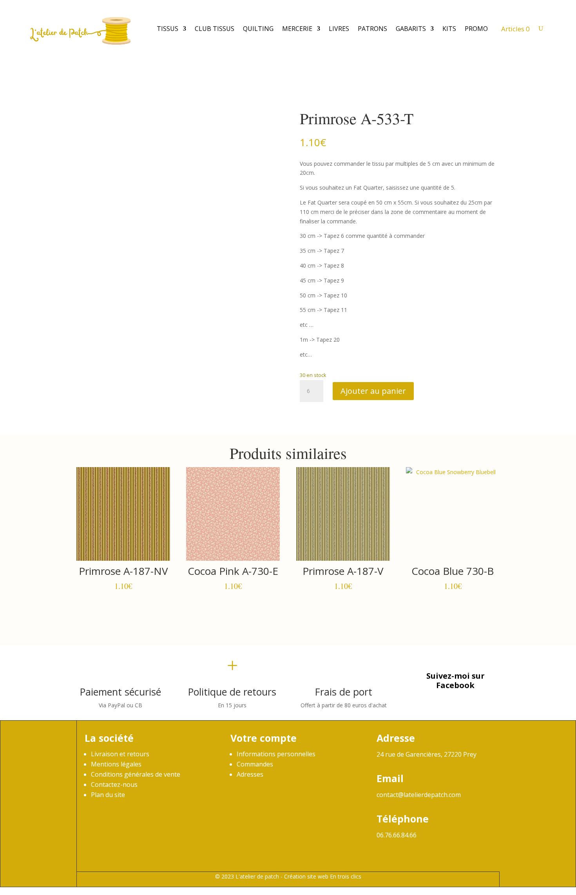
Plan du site (108, 794)
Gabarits (411, 28)
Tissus (167, 28)
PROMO (476, 28)
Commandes (255, 764)
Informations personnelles (276, 754)
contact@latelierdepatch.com (419, 794)
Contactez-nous (114, 784)
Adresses (250, 774)
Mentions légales (116, 764)
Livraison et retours (120, 754)
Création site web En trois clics (322, 876)
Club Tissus (214, 28)
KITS (449, 28)
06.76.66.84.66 (397, 835)
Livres (339, 28)
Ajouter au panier (373, 391)
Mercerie (297, 28)
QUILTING (258, 28)
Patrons (372, 28)
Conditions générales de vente (135, 774)
